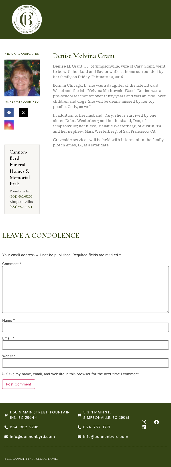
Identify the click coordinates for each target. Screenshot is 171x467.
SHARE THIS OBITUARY (22, 102)
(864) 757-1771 (21, 207)
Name (8, 320)
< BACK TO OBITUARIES (22, 53)
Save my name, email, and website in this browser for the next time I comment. (73, 374)
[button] (9, 112)
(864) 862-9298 (21, 196)
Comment (12, 263)
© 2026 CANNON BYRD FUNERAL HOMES (31, 459)
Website (9, 356)
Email (8, 338)
